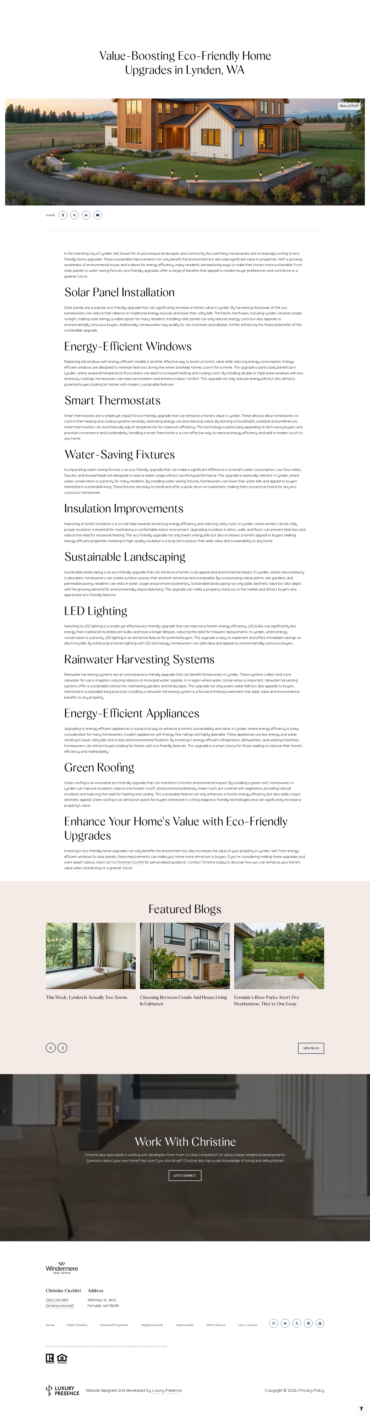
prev (51, 1048)
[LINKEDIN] (285, 1323)
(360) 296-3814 (57, 1300)
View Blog (311, 1048)
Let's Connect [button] (185, 1175)
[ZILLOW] (320, 1323)
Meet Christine (77, 1325)
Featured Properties (114, 1325)
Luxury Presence (167, 1390)
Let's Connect (247, 1325)
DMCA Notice (215, 1325)
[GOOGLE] (308, 1323)
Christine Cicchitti (130, 862)
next (62, 1048)
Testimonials (185, 1325)
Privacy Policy (311, 1390)
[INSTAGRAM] (273, 1323)
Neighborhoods (152, 1325)
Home (50, 1325)
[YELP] (296, 1323)
